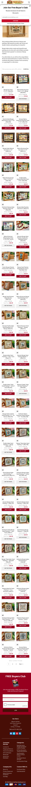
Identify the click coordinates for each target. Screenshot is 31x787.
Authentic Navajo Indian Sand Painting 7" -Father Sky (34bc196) (23, 474)
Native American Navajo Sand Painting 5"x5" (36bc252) (23, 298)
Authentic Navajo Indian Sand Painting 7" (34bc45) (23, 590)
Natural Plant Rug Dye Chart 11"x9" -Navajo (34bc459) (23, 91)
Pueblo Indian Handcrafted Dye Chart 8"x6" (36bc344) (23, 179)
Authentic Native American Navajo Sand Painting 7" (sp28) (8, 649)
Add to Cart (8, 97)
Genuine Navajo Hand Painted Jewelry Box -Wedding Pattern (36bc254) (23, 238)
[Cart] (29, 2)
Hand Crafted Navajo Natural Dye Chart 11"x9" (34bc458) (8, 120)
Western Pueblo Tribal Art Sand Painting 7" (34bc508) (23, 386)
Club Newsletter (21, 771)
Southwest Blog (21, 769)
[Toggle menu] (2, 2)
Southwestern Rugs (22, 761)
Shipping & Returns (8, 749)
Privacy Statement (8, 771)
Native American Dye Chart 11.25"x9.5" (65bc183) (8, 179)
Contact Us (6, 747)
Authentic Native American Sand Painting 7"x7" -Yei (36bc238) (23, 415)
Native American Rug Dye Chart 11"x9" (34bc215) (22, 150)
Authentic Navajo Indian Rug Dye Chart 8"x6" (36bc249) (8, 208)
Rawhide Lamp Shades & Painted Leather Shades (21, 747)
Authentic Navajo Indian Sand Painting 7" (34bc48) (23, 561)
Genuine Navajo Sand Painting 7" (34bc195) (8, 502)
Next (20, 664)
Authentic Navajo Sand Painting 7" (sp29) (23, 618)
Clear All (26, 69)
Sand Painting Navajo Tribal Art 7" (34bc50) (22, 530)
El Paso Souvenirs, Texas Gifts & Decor (22, 750)
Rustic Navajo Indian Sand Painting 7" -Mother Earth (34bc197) (8, 474)
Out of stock (23, 98)
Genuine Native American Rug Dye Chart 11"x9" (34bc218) (22, 120)
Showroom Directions (6, 757)
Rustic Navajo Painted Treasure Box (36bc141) (8, 268)
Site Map (5, 776)
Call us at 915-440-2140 (15, 729)
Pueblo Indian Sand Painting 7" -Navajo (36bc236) (8, 445)
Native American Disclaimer (7, 774)
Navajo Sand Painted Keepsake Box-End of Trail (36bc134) (22, 269)
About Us (5, 769)
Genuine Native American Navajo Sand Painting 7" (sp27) (23, 649)
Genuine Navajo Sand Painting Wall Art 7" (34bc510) (22, 357)
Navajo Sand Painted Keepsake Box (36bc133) (8, 298)
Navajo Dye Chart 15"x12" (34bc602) (8, 90)
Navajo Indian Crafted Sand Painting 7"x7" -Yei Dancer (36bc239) (8, 415)
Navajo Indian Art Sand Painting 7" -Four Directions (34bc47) (8, 590)
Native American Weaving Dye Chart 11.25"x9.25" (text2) (8, 238)
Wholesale (5, 754)
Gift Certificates (7, 752)
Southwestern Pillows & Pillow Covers (21, 755)
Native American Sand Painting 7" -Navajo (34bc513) (23, 327)
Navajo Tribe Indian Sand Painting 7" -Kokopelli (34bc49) (8, 561)
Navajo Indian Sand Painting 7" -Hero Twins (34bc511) (8, 357)
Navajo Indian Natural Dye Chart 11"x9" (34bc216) (8, 150)
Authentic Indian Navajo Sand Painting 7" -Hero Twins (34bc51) (8, 531)
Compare (3, 87)
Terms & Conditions (8, 751)
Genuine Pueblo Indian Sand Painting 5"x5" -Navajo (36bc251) (8, 327)
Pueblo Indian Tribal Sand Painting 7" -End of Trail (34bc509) (8, 386)
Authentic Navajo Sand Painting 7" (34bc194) (23, 502)
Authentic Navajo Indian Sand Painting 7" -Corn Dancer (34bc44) (8, 619)
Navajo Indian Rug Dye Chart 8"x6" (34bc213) (23, 207)
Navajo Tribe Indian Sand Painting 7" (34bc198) (22, 444)
